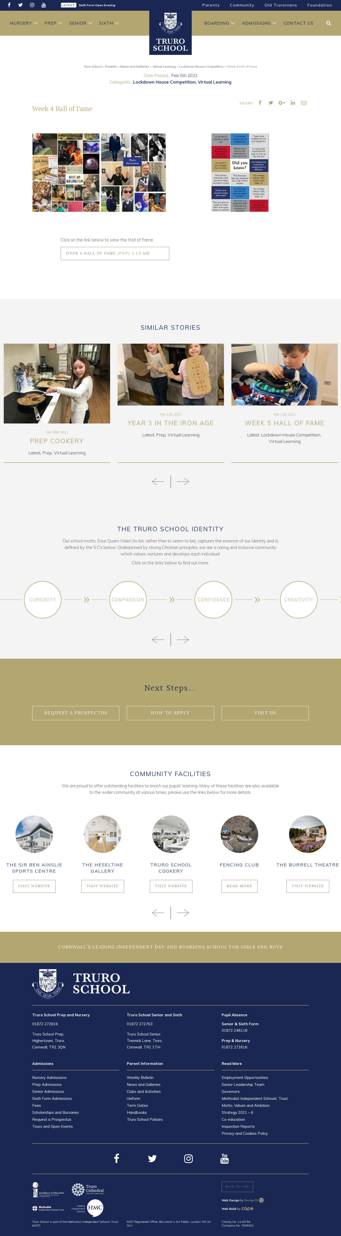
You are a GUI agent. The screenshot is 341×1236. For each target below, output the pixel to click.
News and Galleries (144, 1084)
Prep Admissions (47, 1084)
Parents (211, 4)
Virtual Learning (214, 82)
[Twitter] (20, 5)
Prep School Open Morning (98, 5)
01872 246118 (234, 1030)
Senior (78, 23)
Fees (36, 1105)
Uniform (133, 1098)
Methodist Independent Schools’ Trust (255, 1098)
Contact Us (299, 23)
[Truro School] (170, 44)
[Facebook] (9, 5)
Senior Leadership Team (243, 1084)
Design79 (251, 1200)
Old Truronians (281, 4)
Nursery (21, 23)
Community (242, 4)
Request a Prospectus (51, 1119)
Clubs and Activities (144, 1091)
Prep (51, 23)
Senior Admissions (48, 1091)
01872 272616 (45, 1024)
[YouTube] (43, 5)
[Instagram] (32, 5)
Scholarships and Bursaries (55, 1112)
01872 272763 (140, 1024)
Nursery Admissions (49, 1077)
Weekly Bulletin (140, 1077)
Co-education (233, 1119)
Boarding (216, 23)
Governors (231, 1091)
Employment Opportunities (245, 1077)
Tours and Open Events (52, 1126)
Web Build (229, 1209)
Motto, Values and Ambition (246, 1105)
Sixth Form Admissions (52, 1098)
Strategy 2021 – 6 (237, 1112)
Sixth (106, 23)
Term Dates (137, 1105)
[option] (114, 4)
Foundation (319, 4)
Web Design (230, 1200)
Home (170, 23)
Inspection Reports (238, 1126)
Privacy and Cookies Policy (245, 1133)
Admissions (256, 23)
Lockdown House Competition (164, 82)
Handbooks (137, 1112)
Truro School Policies (145, 1119)
